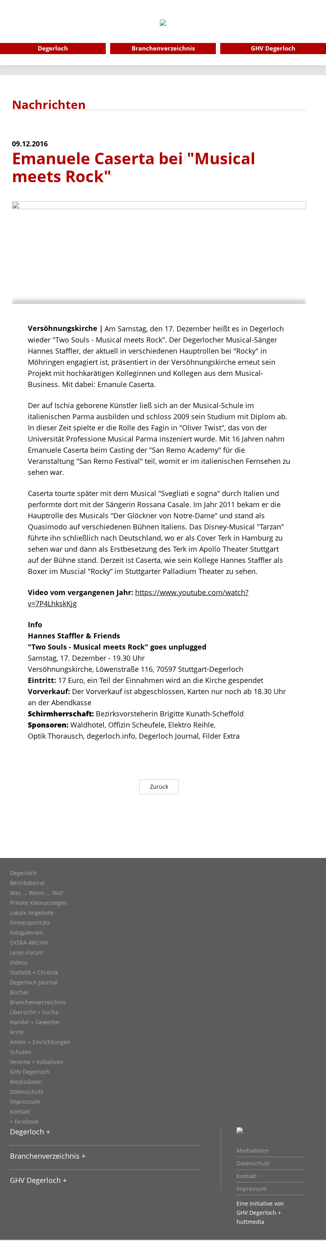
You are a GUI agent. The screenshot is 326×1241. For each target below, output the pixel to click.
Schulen (20, 1052)
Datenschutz (26, 1091)
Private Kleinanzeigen (39, 902)
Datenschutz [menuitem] (253, 1163)
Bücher (19, 992)
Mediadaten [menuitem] (253, 1150)
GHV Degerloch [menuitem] (273, 48)
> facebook (24, 1121)
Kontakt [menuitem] (247, 1176)
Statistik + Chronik (34, 972)
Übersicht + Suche (34, 1012)
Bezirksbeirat (27, 883)
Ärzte (17, 1032)
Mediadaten (26, 1081)
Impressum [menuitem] (252, 1188)
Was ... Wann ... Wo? (36, 893)
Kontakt (20, 1111)
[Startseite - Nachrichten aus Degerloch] (163, 33)
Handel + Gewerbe (34, 1022)
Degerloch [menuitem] (53, 48)
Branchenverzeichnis (38, 1002)
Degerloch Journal (34, 982)
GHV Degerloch (30, 1072)
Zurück (159, 786)
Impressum (25, 1101)
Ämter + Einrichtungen (40, 1042)
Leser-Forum (26, 952)
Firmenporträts (30, 922)
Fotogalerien (26, 932)
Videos (18, 962)
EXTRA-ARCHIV (29, 942)
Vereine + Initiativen (36, 1062)
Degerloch (23, 873)
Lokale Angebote (32, 912)
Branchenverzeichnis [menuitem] (163, 48)
